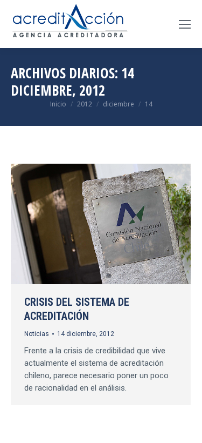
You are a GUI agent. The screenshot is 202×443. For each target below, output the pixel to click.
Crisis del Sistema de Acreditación (76, 309)
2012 (84, 104)
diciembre (118, 104)
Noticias (36, 334)
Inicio (58, 104)
